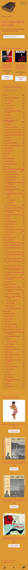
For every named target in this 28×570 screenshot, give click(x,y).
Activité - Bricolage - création (13, 287)
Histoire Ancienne (13, 341)
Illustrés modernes (11, 186)
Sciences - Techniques (12, 324)
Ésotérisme (11, 369)
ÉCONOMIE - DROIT (9, 158)
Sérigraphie (9, 148)
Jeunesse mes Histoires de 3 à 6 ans (15, 258)
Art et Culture (10, 100)
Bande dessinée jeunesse (12, 127)
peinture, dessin (10, 117)
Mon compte (4, 567)
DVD (6, 156)
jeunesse (7, 166)
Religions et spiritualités (12, 366)
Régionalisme (10, 386)
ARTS (6, 95)
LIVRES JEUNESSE (9, 240)
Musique (9, 115)
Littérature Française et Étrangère (15, 208)
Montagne (11, 202)
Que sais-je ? (10, 364)
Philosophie (9, 352)
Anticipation (11, 232)
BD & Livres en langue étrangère (14, 132)
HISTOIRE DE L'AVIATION (11, 164)
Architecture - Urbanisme (13, 97)
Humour (9, 137)
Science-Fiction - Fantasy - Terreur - (15, 229)
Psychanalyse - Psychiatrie (13, 354)
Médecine (9, 321)
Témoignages (10, 377)
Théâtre (9, 234)
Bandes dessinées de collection (14, 129)
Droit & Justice (10, 161)
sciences (9, 372)
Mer (9, 197)
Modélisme (12, 200)
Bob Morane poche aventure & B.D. (15, 135)
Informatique (10, 319)
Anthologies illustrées (12, 171)
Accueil (4, 16)
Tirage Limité (10, 150)
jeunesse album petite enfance (14, 245)
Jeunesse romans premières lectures (15, 272)
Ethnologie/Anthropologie (13, 336)
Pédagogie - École (11, 346)
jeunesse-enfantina (11, 275)
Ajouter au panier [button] (7, 77)
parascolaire (10, 281)
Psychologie (10, 357)
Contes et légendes (11, 179)
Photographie (12, 105)
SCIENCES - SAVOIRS (9, 313)
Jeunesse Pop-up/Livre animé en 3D (15, 265)
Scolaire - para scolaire (12, 326)
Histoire (9, 339)
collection (7, 153)
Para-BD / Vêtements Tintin (13, 145)
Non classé (7, 311)
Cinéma (8, 103)
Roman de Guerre (11, 224)
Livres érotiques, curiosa (10, 237)
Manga (8, 140)
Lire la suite (14, 468)
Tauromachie (12, 303)
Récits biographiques (12, 221)
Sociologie (9, 374)
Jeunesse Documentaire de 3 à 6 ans (15, 252)
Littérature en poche (11, 205)
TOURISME (7, 384)
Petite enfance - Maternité (13, 349)
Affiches (8, 124)
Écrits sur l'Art (10, 108)
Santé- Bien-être (11, 305)
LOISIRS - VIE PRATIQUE (10, 284)
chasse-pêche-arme (13, 300)
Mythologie (11, 344)
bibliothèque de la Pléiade (13, 174)
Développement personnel (15, 308)
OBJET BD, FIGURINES (12, 143)
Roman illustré (10, 226)
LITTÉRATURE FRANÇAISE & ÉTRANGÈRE (14, 169)
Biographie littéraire (11, 177)
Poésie (8, 219)
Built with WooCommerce (8, 562)
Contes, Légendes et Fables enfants (15, 242)
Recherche (14, 567)
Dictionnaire (10, 316)
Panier (21, 566)
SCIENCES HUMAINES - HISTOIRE (12, 329)
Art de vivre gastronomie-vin (13, 293)
